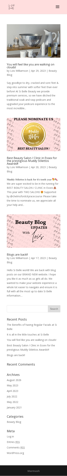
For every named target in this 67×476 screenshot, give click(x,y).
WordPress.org (15, 453)
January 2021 (14, 407)
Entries (13, 442)
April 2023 (12, 391)
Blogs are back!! (17, 254)
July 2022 (12, 396)
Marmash (34, 471)
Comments (16, 447)
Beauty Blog (14, 422)
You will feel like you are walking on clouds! (30, 65)
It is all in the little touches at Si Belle (28, 334)
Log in (10, 436)
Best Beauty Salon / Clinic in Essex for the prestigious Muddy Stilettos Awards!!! (32, 161)
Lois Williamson (19, 70)
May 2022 (12, 402)
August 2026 (14, 380)
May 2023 (12, 385)
